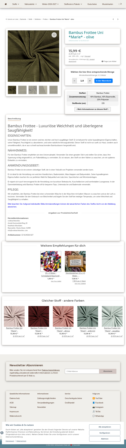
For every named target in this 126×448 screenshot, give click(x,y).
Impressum (10, 441)
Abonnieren (107, 371)
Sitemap (13, 407)
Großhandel (69, 403)
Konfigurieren (105, 433)
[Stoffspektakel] (5, 4)
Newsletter (41, 407)
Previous (7, 323)
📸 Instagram (98, 407)
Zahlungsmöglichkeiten (46, 398)
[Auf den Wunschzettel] (54, 35)
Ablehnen (104, 439)
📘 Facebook (98, 403)
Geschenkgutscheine (73, 398)
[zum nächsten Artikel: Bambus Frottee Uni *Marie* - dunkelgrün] (118, 19)
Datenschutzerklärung (51, 370)
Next (118, 323)
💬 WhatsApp (98, 416)
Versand (87, 56)
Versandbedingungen (45, 403)
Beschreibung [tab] (14, 118)
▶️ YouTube (97, 398)
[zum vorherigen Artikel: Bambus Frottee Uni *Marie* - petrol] (113, 19)
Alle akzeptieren (105, 427)
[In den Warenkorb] (7, 27)
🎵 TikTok (97, 412)
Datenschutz (21, 441)
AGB (12, 403)
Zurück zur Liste (13, 19)
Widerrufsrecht (15, 416)
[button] (119, 4)
